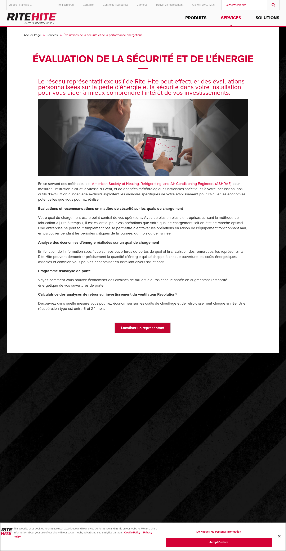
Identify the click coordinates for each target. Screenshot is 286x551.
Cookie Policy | (133, 532)
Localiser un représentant (142, 327)
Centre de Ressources (115, 4)
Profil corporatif (66, 4)
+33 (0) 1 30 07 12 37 (203, 4)
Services (231, 18)
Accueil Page (32, 35)
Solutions (267, 18)
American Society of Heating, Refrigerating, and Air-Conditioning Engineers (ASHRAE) (161, 183)
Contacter (88, 4)
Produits (195, 18)
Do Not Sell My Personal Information (218, 531)
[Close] (279, 536)
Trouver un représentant (169, 4)
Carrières (142, 4)
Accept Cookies (218, 542)
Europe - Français (19, 4)
